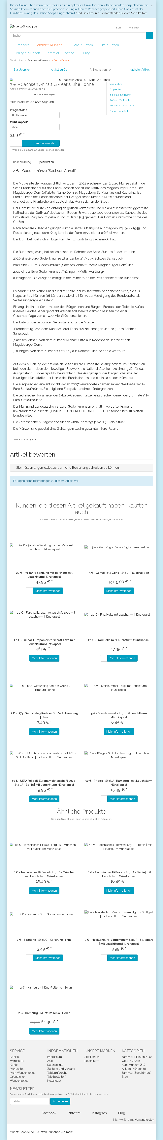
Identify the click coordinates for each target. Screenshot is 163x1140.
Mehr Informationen (47, 590)
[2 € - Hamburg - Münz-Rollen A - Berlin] (44, 987)
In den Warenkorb (42, 143)
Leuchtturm (91, 1060)
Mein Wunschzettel (22, 1072)
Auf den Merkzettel (120, 100)
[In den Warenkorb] (29, 591)
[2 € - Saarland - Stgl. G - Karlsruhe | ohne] (44, 914)
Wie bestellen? (57, 1076)
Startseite (23, 45)
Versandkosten (144, 1119)
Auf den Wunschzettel (122, 105)
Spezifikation (46, 162)
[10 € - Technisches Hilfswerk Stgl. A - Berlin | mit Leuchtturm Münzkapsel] (118, 847)
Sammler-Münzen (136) (137, 1056)
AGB (50, 1060)
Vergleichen (116, 84)
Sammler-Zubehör (60, 53)
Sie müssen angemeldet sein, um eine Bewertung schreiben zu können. (67, 467)
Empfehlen (115, 89)
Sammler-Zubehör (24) (136, 1072)
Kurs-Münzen (109, 45)
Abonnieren (60, 1101)
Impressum (54, 1056)
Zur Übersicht (22, 69)
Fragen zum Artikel (120, 111)
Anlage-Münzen (28, 53)
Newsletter (54, 1080)
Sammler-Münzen (49, 45)
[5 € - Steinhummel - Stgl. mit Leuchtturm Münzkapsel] (118, 688)
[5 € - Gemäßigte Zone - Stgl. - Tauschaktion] (118, 547)
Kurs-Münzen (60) (133, 1064)
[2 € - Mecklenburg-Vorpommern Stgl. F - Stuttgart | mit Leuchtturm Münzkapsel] (118, 914)
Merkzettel (16, 1068)
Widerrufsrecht (57, 1072)
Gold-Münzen (82, 45)
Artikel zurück (59, 69)
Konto (14, 1064)
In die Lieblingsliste (120, 94)
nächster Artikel (140, 69)
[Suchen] (149, 35)
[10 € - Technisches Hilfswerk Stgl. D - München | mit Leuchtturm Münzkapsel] (44, 847)
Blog (86, 53)
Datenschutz (55, 1064)
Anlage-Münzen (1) (134, 1068)
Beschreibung (22, 162)
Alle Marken (92, 1056)
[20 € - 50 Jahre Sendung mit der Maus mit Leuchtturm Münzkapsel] (44, 547)
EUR (118, 27)
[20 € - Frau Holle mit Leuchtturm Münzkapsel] (118, 614)
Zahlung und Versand (61, 1068)
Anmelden (134, 27)
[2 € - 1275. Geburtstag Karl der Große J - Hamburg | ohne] (44, 688)
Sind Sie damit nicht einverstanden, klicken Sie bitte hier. (111, 13)
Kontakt (14, 1056)
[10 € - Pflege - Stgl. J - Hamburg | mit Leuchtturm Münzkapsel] (118, 755)
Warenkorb (17, 1060)
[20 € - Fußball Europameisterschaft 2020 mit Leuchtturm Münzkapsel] (44, 614)
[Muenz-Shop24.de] (23, 26)
